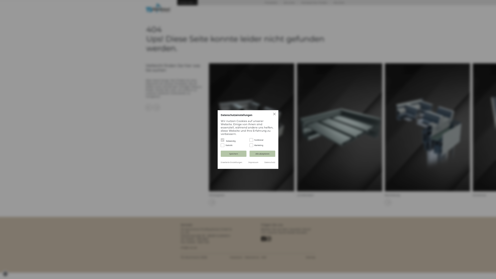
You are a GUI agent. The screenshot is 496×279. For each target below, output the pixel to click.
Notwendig (231, 141)
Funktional (258, 140)
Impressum (253, 162)
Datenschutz (269, 162)
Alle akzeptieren (262, 154)
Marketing (258, 145)
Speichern (233, 154)
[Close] (274, 114)
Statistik (229, 145)
